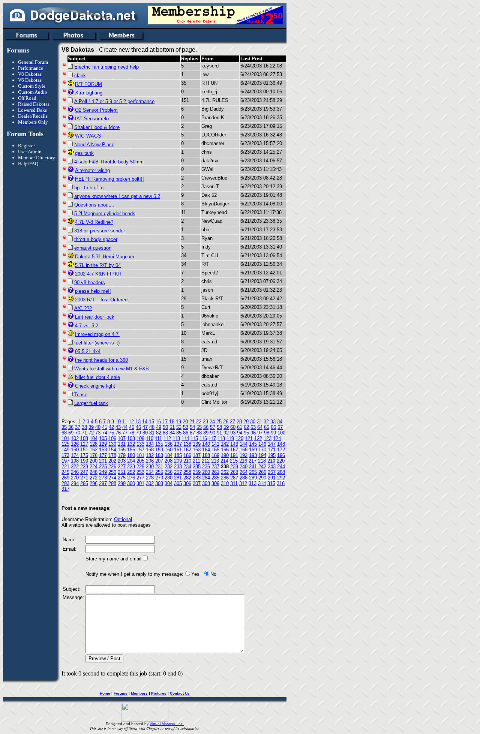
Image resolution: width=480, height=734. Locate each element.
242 (262, 466)
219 (271, 461)
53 (185, 427)
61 (239, 427)
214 (224, 461)
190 (225, 455)
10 (118, 421)
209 (178, 461)
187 (197, 455)
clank (80, 75)
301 (140, 483)
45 (131, 427)
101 (65, 438)
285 (215, 478)
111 (158, 438)
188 (206, 455)
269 (65, 478)
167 (234, 449)
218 (262, 461)
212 (206, 461)
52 (179, 427)
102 (75, 438)
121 (249, 438)
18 (171, 421)
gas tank (84, 153)
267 (272, 472)
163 (197, 449)
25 (219, 421)
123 (268, 438)
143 (234, 444)
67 (280, 427)
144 (244, 444)
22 (198, 421)
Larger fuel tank (91, 403)
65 (266, 427)
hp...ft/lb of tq (89, 187)
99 (273, 433)
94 (239, 433)
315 (271, 483)
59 (226, 427)
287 (234, 478)
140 (206, 444)
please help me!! (93, 291)
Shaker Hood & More (97, 127)
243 (272, 466)
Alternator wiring (92, 170)
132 (131, 444)
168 (244, 449)
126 (75, 444)
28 (239, 421)
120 (239, 438)
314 (262, 483)
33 (273, 421)
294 (75, 483)
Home (105, 693)
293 (65, 483)
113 (176, 438)
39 (91, 427)
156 (131, 449)
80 (145, 433)
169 (253, 449)
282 (187, 478)
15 (151, 421)
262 (225, 472)
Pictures (158, 693)
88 (199, 433)
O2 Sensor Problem (96, 110)
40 (97, 427)
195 (272, 455)
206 (150, 461)
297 (103, 483)
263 (234, 472)
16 (158, 421)
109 (140, 438)
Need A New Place (94, 144)
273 (103, 478)
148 (281, 444)
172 (281, 449)
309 (215, 483)
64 (259, 427)
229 (140, 466)
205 (140, 461)
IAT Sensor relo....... (97, 118)
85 (179, 433)
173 (65, 455)
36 (71, 427)
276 (131, 478)
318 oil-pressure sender (99, 231)
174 (75, 455)
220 (281, 461)
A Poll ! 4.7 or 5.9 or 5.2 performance (114, 101)
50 (165, 427)
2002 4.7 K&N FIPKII (98, 274)
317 (65, 489)
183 (159, 455)
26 (225, 421)
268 (281, 472)
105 (103, 438)
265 (253, 472)
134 (150, 444)
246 (75, 472)
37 (77, 427)
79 (138, 433)
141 (215, 444)
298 (112, 483)
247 (84, 472)
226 (112, 466)
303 (159, 483)
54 (192, 427)
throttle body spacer (95, 239)
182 (150, 455)
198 (75, 461)
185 (178, 455)
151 (84, 449)
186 (187, 455)
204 (131, 461)
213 (215, 461)
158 (150, 449)
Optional (123, 519)
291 (272, 478)
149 (65, 449)
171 (272, 449)
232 (168, 466)
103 (84, 438)
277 (140, 478)
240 (244, 466)
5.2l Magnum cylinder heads (104, 213)
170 (262, 449)
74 (104, 433)
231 (159, 466)
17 (165, 421)
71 (84, 433)
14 (144, 421)
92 (226, 433)
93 (233, 433)
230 (150, 466)
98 (266, 433)
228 (131, 466)
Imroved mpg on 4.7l (97, 334)
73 (97, 433)
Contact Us (180, 693)
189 (215, 455)
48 (151, 427)
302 (150, 483)
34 (279, 421)
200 (94, 461)
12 (131, 421)
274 (112, 478)
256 (168, 472)
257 (178, 472)
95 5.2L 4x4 (87, 351)
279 (159, 478)
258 (187, 472)
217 (252, 461)
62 (246, 427)
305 (178, 483)
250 (112, 472)
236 (206, 466)
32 (266, 421)
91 (219, 433)
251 (122, 472)
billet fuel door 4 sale (97, 377)
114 (185, 438)
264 (244, 472)
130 (112, 444)
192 (244, 455)
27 (232, 421)
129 (103, 444)
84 (172, 433)
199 (84, 461)
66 (273, 427)
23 (205, 421)
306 (187, 483)
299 (122, 483)
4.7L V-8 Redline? (94, 222)
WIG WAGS (88, 136)
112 (167, 438)
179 (122, 455)
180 (131, 455)
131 (122, 444)
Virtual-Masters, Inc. (167, 724)
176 (94, 455)
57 (212, 427)
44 (125, 427)
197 (65, 461)
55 (199, 427)
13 (138, 421)
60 (233, 427)
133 (140, 444)
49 (158, 427)
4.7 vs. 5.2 (86, 325)
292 (281, 478)
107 (122, 438)
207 (159, 461)
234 (187, 466)
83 (165, 433)
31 (259, 421)
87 (192, 433)
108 (131, 438)
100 (281, 433)
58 (219, 427)
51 (172, 427)
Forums (121, 693)
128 (94, 444)
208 (168, 461)
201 (103, 461)
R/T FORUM (88, 84)
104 (94, 438)
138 (187, 444)
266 (262, 472)
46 (138, 427)
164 (206, 449)
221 (65, 466)
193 (253, 455)
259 (197, 472)
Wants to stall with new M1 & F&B (111, 368)
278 (150, 478)
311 (234, 483)
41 (104, 427)
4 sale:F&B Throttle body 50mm (109, 162)
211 (196, 461)
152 (94, 449)
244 (281, 466)
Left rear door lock (94, 317)
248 (94, 472)
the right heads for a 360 (101, 360)
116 (203, 438)
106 (112, 438)
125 (65, 444)
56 (205, 427)
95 (246, 433)
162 (187, 449)
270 (75, 478)
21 (192, 421)
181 (140, 455)
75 (111, 433)
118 (221, 438)
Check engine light (95, 386)
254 (150, 472)
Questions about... (94, 205)
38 (84, 427)
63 (253, 427)
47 (145, 427)
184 (168, 455)
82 (158, 433)
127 (84, 444)
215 (234, 461)
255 (159, 472)
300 (131, 483)
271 (84, 478)
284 (206, 478)
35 (64, 427)
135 (159, 444)
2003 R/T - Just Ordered (101, 300)
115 (194, 438)
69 (71, 433)
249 (103, 472)
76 (118, 433)
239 (234, 466)
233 (178, 466)
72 (91, 433)
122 (258, 438)
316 (281, 483)
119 (230, 438)
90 (212, 433)
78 (131, 433)
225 (103, 466)
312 (243, 483)
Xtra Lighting (88, 93)
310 (225, 483)
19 (178, 421)
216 (243, 461)
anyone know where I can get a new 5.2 (117, 196)
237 (215, 466)
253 (140, 472)
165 (215, 449)
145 (253, 444)
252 (131, 472)
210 (187, 461)
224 (94, 466)
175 (84, 455)
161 (178, 449)
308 (206, 483)
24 (212, 421)
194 (262, 455)
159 (159, 449)
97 (259, 433)
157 (140, 449)
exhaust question (92, 248)
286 (225, 478)
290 (262, 478)
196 (281, 455)
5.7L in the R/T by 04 (98, 265)
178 (112, 455)
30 (252, 421)
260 (206, 472)
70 (77, 433)
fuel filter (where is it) (97, 343)
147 (272, 444)
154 (112, 449)
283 (197, 478)
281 (178, 478)
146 (262, 444)
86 (185, 433)
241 (253, 466)
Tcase (80, 394)
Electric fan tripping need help (106, 67)
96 (253, 433)
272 (94, 478)
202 (112, 461)
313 (252, 483)
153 (103, 449)
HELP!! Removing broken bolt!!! (109, 179)
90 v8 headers (89, 282)
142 (225, 444)
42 (111, 427)
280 (168, 478)
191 (234, 455)
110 (149, 438)
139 (197, 444)
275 (122, 478)
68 (64, 433)
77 (125, 433)
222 (75, 466)
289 (253, 478)
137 (178, 444)
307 (197, 483)
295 (84, 483)
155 (122, 449)
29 (246, 421)
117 (212, 438)
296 (94, 483)
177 (103, 455)
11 (124, 421)
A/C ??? (83, 308)
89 (205, 433)
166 (225, 449)
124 (277, 438)
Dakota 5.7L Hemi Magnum (104, 256)
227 (122, 466)
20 (185, 421)
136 (168, 444)
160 (168, 449)
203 (122, 461)
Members (139, 693)
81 (151, 433)
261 (215, 472)
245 (65, 472)
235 (197, 466)
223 (84, 466)
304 (168, 483)
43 (118, 427)
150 (75, 449)
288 (244, 478)
